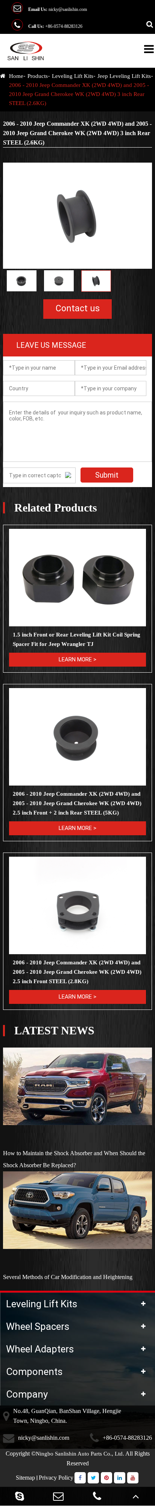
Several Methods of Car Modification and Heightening (67, 1277)
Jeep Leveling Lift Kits (124, 76)
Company (27, 1394)
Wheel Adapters (40, 1349)
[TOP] (135, 1496)
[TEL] (97, 1496)
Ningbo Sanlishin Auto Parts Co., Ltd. (80, 1454)
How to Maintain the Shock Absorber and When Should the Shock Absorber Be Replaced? (74, 1159)
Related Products (55, 507)
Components (34, 1371)
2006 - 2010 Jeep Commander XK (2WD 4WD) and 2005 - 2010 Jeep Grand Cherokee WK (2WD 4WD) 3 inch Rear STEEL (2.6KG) (79, 94)
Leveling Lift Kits (72, 76)
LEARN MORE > (77, 659)
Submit (107, 475)
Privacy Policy (56, 1477)
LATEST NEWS (54, 1030)
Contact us (78, 308)
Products (37, 76)
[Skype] (19, 1496)
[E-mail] (58, 1496)
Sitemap (25, 1477)
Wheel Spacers (37, 1326)
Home (16, 76)
